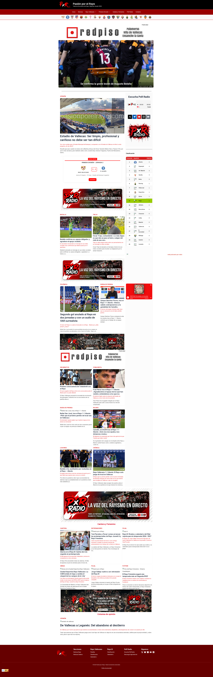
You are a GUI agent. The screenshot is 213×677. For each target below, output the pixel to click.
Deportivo (141, 192)
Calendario (93, 657)
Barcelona (142, 209)
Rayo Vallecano (90, 12)
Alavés (141, 162)
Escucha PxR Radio (129, 652)
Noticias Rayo (77, 652)
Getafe (141, 240)
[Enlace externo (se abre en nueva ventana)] (106, 32)
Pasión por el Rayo (84, 3)
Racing (141, 183)
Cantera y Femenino (118, 12)
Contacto (138, 12)
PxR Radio (130, 12)
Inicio (73, 12)
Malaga (141, 235)
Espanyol (141, 166)
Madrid (141, 222)
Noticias (80, 12)
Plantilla (92, 652)
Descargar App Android (130, 654)
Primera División (103, 12)
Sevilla (141, 175)
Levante (141, 244)
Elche (140, 196)
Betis (140, 179)
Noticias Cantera (78, 654)
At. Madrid (142, 170)
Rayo (140, 201)
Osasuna (141, 213)
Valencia (141, 226)
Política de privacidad (106, 668)
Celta (140, 218)
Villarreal (141, 188)
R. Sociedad (141, 231)
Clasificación (94, 654)
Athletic (141, 205)
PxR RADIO (92, 179)
